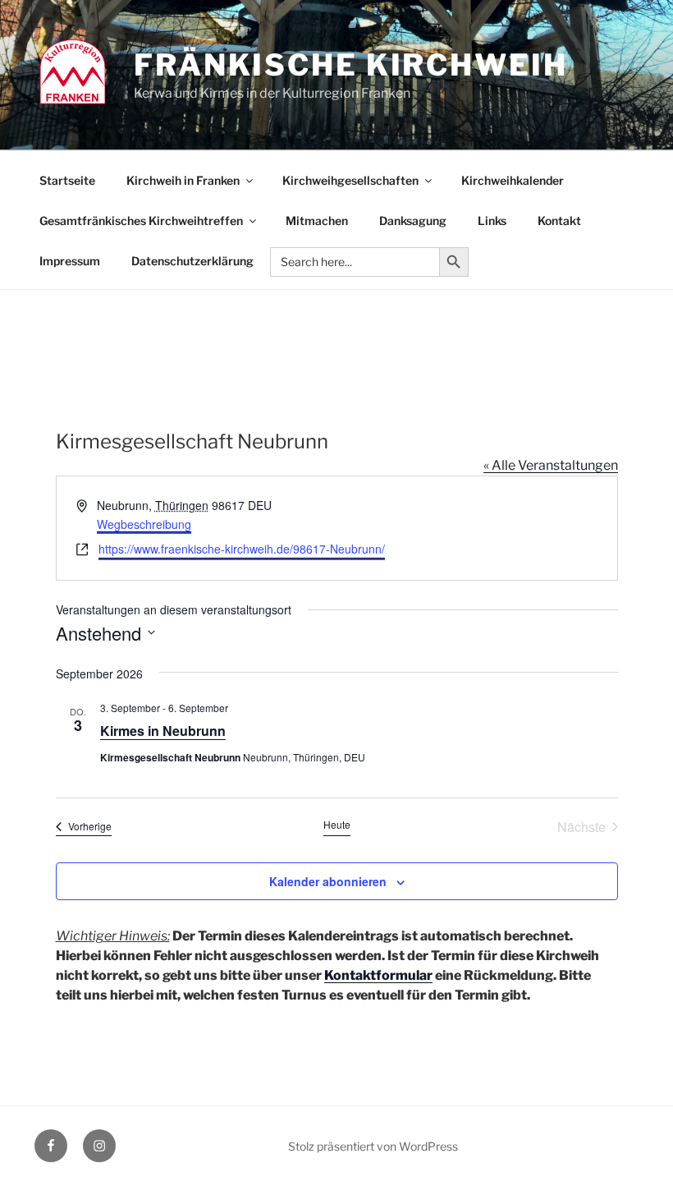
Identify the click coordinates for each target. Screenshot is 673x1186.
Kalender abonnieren (328, 881)
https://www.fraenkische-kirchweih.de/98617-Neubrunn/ (241, 548)
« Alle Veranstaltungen (550, 465)
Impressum (69, 261)
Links (492, 221)
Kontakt (559, 221)
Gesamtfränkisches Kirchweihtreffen (141, 221)
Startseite (67, 180)
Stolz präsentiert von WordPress (373, 1146)
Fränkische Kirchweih (351, 65)
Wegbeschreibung (144, 524)
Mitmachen (317, 221)
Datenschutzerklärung (192, 261)
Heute (336, 824)
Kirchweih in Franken (183, 180)
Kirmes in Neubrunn (163, 730)
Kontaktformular (378, 975)
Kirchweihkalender (512, 180)
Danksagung (412, 221)
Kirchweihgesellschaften (350, 180)
